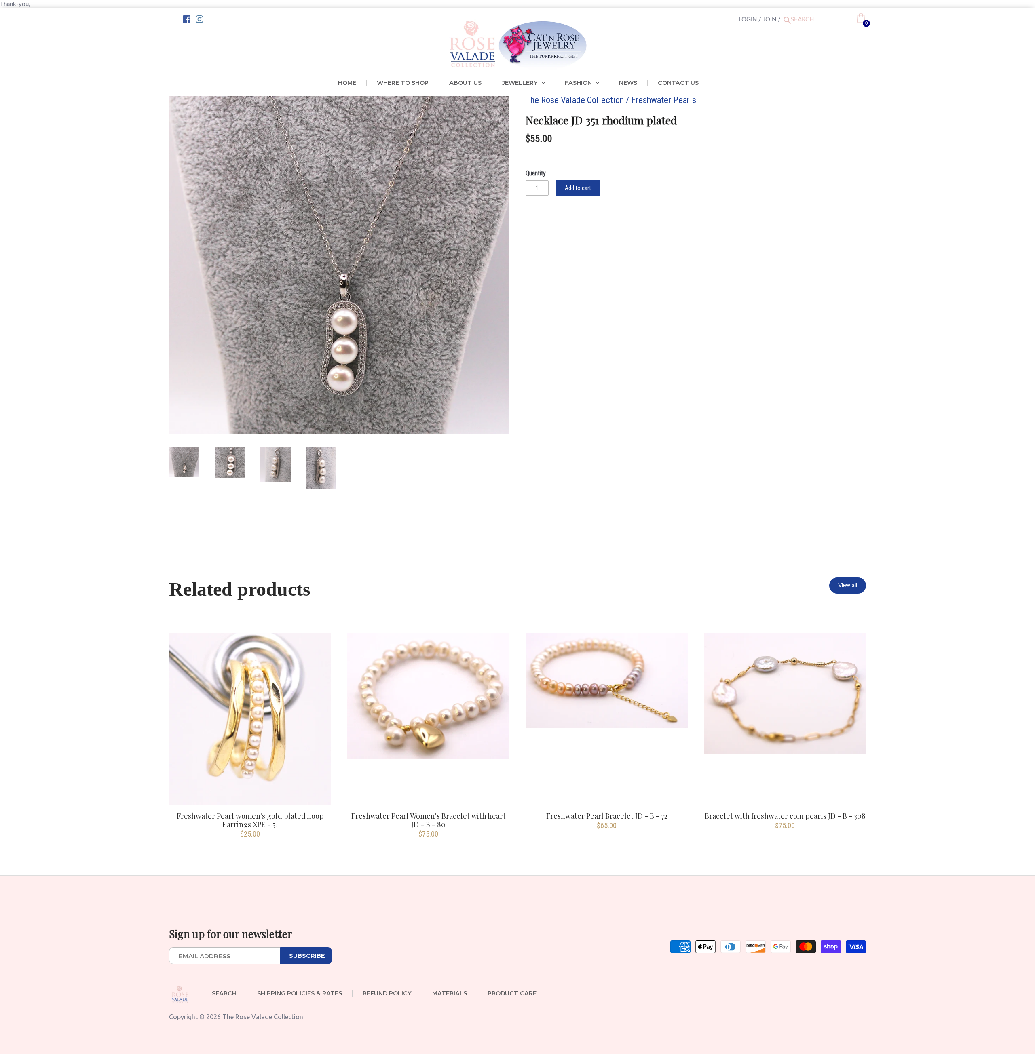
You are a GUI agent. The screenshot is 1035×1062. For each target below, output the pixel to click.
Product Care (512, 993)
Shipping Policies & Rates (299, 993)
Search (224, 993)
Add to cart (578, 188)
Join (769, 20)
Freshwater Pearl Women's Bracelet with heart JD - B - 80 (428, 820)
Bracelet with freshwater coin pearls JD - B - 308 (785, 815)
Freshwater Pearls (663, 100)
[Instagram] (199, 19)
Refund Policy (387, 993)
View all (847, 585)
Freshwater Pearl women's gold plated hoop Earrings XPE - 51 (250, 820)
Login (748, 20)
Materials (449, 993)
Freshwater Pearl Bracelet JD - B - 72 (606, 815)
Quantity (536, 173)
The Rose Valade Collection (575, 100)
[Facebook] (187, 19)
